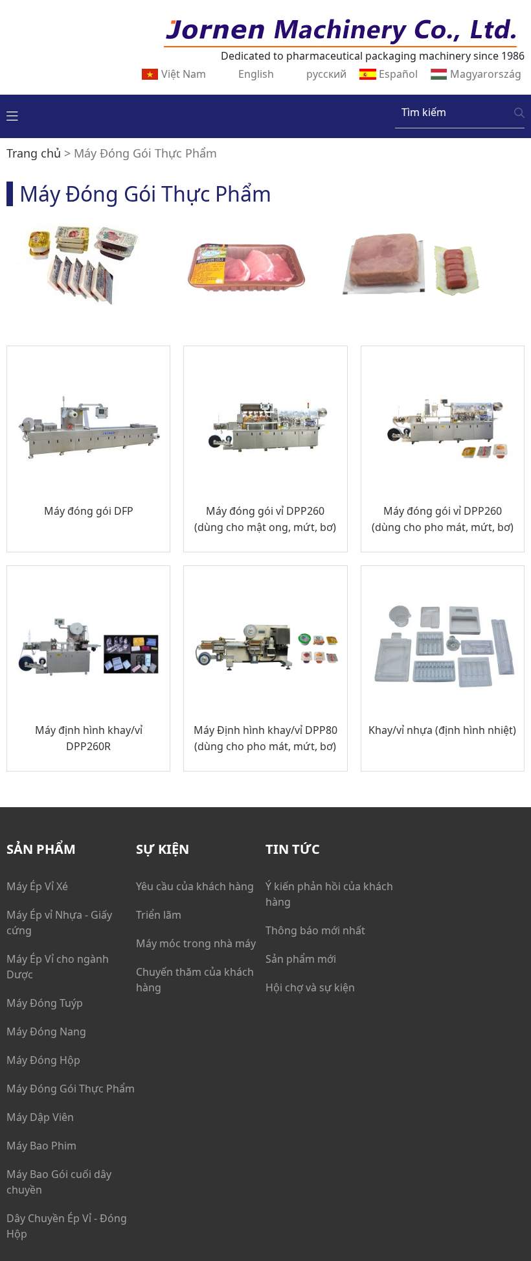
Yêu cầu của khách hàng (195, 886)
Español (398, 74)
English (256, 74)
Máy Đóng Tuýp (44, 1003)
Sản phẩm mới (301, 959)
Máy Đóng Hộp (43, 1060)
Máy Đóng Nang (46, 1031)
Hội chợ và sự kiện (310, 987)
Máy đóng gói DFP (88, 511)
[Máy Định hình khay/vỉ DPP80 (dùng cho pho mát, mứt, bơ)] (265, 647)
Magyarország (485, 74)
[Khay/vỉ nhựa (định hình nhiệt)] (442, 647)
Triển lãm (158, 915)
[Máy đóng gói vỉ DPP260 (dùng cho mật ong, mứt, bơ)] (265, 427)
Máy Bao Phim (41, 1145)
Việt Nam (183, 74)
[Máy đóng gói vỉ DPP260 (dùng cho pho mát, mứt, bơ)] (442, 427)
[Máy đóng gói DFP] (88, 427)
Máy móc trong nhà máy (196, 943)
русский (326, 74)
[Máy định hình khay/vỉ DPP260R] (88, 647)
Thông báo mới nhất (315, 930)
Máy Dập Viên (40, 1117)
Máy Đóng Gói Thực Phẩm (70, 1088)
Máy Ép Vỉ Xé (37, 886)
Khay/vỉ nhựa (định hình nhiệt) (442, 730)
